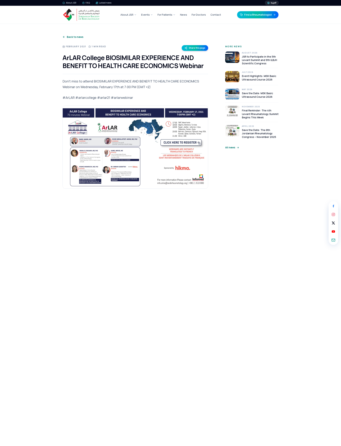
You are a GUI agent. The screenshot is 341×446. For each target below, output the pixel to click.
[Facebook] (333, 205)
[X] (333, 223)
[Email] (333, 240)
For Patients (165, 15)
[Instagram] (333, 214)
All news (230, 147)
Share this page (197, 47)
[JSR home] (81, 14)
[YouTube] (333, 231)
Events (145, 15)
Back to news (75, 37)
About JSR (126, 15)
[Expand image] (135, 147)
